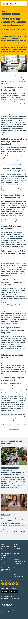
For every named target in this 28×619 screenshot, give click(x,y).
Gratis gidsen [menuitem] (4, 562)
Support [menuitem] (16, 544)
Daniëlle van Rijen (10, 470)
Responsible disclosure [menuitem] (19, 572)
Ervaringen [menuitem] (3, 555)
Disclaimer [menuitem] (16, 574)
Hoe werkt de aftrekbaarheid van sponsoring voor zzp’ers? (12, 473)
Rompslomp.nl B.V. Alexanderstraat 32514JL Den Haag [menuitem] (5, 569)
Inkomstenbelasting (15, 468)
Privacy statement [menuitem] (18, 570)
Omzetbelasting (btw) (6, 14)
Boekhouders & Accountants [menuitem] (17, 553)
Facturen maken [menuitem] (5, 546)
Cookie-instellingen (19, 576)
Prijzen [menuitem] (3, 557)
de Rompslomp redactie (14, 429)
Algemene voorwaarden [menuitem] (19, 567)
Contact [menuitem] (3, 573)
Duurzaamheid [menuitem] (17, 551)
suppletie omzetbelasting (10, 164)
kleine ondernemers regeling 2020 (12, 351)
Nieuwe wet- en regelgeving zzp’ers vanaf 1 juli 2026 (13, 520)
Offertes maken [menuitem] (5, 551)
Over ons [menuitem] (3, 560)
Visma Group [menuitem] (4, 613)
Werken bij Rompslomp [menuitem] (19, 561)
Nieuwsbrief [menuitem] (17, 549)
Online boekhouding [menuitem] (6, 553)
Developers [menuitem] (16, 559)
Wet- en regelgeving (16, 14)
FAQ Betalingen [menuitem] (17, 563)
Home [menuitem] (2, 544)
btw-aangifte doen (16, 38)
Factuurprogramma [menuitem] (5, 549)
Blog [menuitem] (15, 546)
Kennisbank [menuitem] (16, 557)
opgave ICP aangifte (16, 305)
